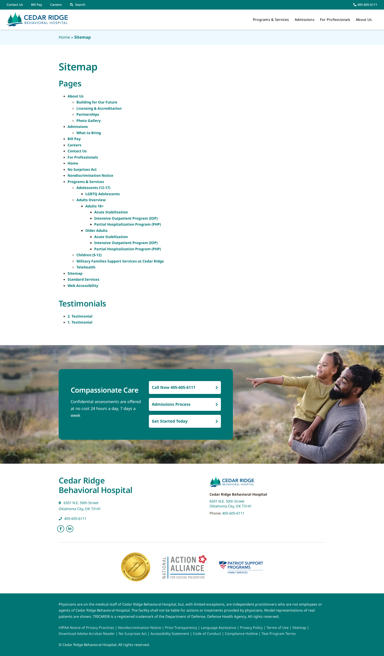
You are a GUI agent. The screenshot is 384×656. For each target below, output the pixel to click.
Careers (74, 145)
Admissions (78, 126)
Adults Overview (91, 199)
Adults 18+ (94, 206)
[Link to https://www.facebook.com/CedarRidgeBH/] (60, 528)
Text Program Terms (279, 633)
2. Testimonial (80, 316)
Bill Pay (74, 138)
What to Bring (88, 132)
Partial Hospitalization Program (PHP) (127, 224)
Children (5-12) (89, 254)
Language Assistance (219, 627)
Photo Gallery (88, 120)
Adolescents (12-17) (93, 187)
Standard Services (83, 279)
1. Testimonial (80, 322)
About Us (76, 96)
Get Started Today (170, 421)
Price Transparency (181, 627)
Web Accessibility (83, 285)
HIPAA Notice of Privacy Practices (86, 627)
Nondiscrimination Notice (90, 175)
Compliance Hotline (241, 633)
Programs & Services (86, 181)
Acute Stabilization (111, 212)
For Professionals (83, 157)
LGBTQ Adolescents (102, 193)
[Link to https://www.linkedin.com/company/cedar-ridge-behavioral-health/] (69, 528)
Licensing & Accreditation (99, 108)
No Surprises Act (82, 169)
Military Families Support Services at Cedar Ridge (120, 261)
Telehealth (85, 267)
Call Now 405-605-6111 (173, 387)
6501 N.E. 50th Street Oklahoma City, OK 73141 (231, 504)
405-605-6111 (366, 4)
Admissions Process (171, 404)
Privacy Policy (251, 627)
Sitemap (75, 273)
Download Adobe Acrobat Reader (87, 633)
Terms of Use (278, 627)
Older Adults (96, 230)
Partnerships (87, 114)
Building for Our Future (96, 102)
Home (64, 37)
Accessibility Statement (169, 633)
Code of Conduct (207, 633)
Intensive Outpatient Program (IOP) (126, 218)
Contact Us (77, 151)
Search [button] (80, 4)
